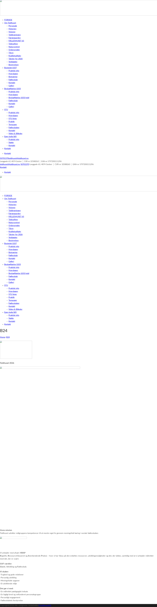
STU (6, 110)
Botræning (13, 77)
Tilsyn (11, 53)
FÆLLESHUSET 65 (16, 41)
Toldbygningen (15, 35)
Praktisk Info (14, 92)
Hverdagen (13, 74)
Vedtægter (13, 62)
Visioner (12, 32)
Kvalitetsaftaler (15, 56)
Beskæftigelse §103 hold (19, 98)
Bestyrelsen (14, 65)
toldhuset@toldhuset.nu (19, 158)
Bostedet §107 (10, 68)
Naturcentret (14, 47)
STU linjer (13, 119)
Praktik (12, 122)
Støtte (11, 143)
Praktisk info (14, 71)
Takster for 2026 (16, 59)
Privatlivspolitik (45, 605)
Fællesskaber (14, 128)
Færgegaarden (15, 38)
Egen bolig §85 (10, 137)
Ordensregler (14, 50)
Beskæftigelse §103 (12, 89)
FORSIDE (8, 20)
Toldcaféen (13, 44)
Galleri (11, 86)
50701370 (4, 158)
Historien (12, 29)
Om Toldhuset (10, 23)
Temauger (13, 125)
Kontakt (12, 83)
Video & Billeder (15, 134)
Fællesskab (13, 80)
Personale (13, 26)
